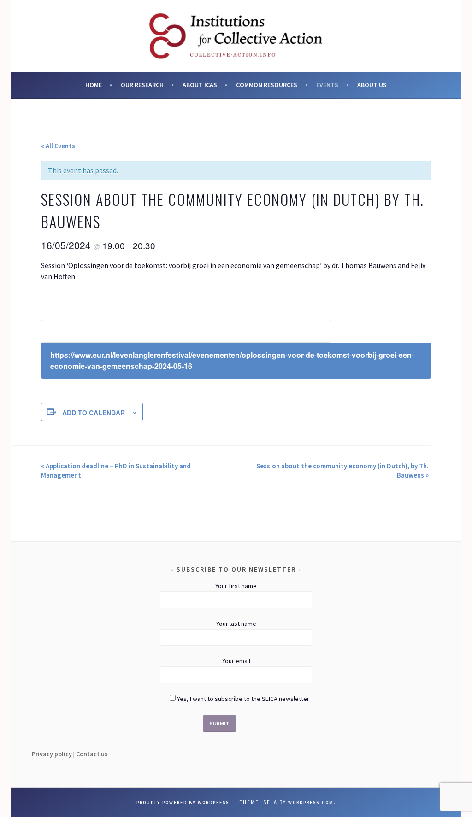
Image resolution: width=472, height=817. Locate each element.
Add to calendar (93, 412)
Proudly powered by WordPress (182, 802)
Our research (142, 85)
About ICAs (200, 85)
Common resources (266, 85)
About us (372, 85)
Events (327, 85)
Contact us (92, 754)
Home (93, 85)
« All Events (58, 145)
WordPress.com (311, 802)
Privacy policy (52, 754)
